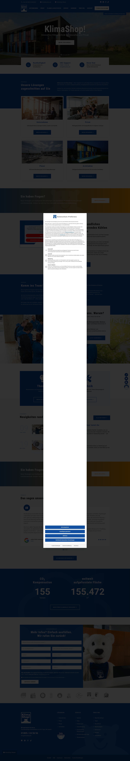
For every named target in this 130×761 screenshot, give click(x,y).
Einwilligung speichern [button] (65, 531)
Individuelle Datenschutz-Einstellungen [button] (65, 540)
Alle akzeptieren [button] (65, 527)
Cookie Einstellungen (56, 545)
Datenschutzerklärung (69, 232)
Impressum (76, 545)
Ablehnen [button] (65, 535)
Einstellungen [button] (62, 234)
